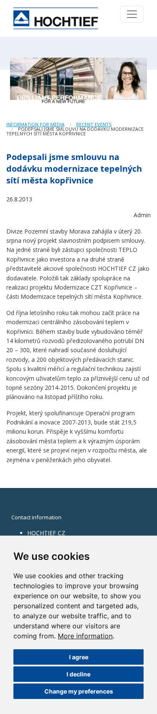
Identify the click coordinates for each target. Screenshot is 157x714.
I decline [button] (78, 674)
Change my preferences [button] (78, 691)
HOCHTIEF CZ (46, 533)
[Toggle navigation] (132, 14)
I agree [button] (78, 657)
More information (85, 636)
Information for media (35, 124)
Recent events (93, 124)
